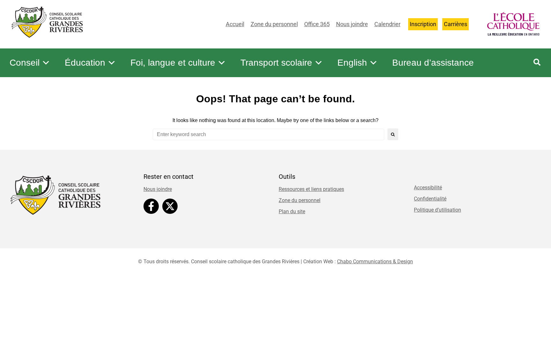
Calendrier (387, 24)
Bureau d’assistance (433, 63)
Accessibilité (428, 188)
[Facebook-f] (151, 206)
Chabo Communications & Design (375, 261)
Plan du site (292, 211)
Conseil (25, 63)
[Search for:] (268, 134)
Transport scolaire (276, 63)
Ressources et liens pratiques (311, 189)
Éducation (85, 63)
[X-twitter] (170, 206)
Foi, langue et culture (172, 63)
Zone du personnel (274, 24)
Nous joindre (352, 24)
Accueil (235, 24)
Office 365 (317, 24)
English (352, 63)
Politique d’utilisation (437, 210)
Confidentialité (430, 199)
